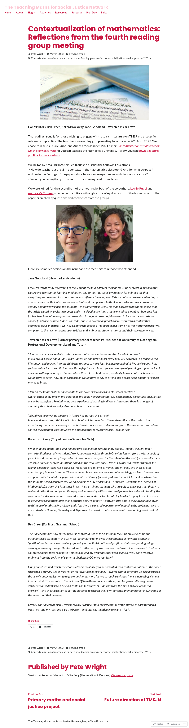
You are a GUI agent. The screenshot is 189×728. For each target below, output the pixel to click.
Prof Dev (91, 12)
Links (104, 12)
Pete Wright (38, 53)
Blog (30, 12)
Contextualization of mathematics (50, 58)
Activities (45, 12)
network (74, 58)
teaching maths (133, 58)
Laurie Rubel (138, 188)
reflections (103, 58)
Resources (61, 12)
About (19, 12)
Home (8, 12)
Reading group (77, 53)
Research (76, 12)
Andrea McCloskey (40, 193)
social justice (117, 58)
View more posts (122, 675)
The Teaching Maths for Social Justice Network (56, 7)
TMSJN (147, 58)
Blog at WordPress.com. (95, 721)
